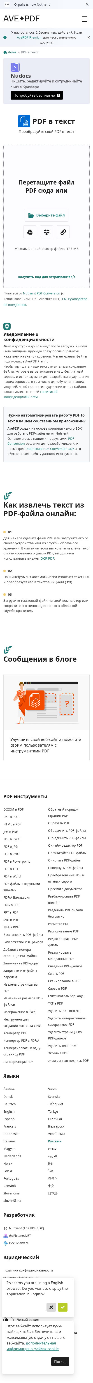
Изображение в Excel (19, 1012)
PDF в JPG (10, 846)
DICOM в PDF (13, 809)
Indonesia (11, 1134)
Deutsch (9, 1104)
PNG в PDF (11, 905)
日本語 (53, 1193)
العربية (52, 1156)
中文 (51, 1186)
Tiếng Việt (55, 1104)
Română (9, 1186)
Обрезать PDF (59, 823)
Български (56, 1126)
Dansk (8, 1096)
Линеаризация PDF (18, 1061)
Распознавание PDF (63, 931)
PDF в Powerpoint (16, 861)
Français (9, 1126)
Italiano (9, 1141)
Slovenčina (11, 1193)
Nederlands (12, 1156)
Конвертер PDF (15, 1033)
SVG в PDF (11, 920)
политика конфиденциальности (28, 1270)
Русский (55, 1141)
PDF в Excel (11, 839)
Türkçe (53, 1111)
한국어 (53, 1178)
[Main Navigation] (85, 18)
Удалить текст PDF (62, 1046)
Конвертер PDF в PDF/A (21, 1040)
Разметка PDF (58, 924)
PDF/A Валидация (16, 897)
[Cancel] (51, 1307)
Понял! (60, 1361)
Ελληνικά (55, 1119)
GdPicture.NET (20, 1235)
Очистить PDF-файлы (64, 860)
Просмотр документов (65, 889)
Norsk (7, 1163)
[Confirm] (62, 1307)
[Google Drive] (29, 231)
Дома (12, 52)
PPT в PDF (10, 912)
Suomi (53, 1089)
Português (11, 1178)
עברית (52, 1148)
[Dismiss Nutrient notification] (87, 4)
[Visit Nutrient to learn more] (7, 4)
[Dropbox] (46, 231)
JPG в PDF (10, 831)
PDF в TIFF (11, 869)
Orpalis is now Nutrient (32, 4)
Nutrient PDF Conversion (41, 293)
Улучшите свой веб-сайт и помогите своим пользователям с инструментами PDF (45, 745)
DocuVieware (19, 1243)
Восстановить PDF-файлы (23, 934)
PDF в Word (12, 876)
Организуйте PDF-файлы (67, 853)
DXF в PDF (10, 817)
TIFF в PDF (11, 927)
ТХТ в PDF (55, 1003)
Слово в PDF (57, 988)
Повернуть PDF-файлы (65, 868)
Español (9, 1119)
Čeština (9, 1089)
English (9, 1111)
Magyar (9, 1148)
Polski (7, 1171)
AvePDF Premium (29, 37)
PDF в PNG (11, 854)
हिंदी (50, 1163)
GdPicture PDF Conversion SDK (50, 449)
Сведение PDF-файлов (65, 966)
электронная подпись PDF (68, 1060)
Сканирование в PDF (64, 981)
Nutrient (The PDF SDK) (26, 1228)
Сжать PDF (56, 973)
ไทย (50, 1171)
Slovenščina (12, 1200)
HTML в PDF (12, 824)
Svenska (54, 1096)
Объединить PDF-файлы (67, 830)
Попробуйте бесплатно (34, 95)
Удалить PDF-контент (64, 1011)
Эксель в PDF (58, 1053)
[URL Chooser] (63, 231)
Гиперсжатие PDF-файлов (23, 942)
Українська (56, 1134)
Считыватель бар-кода (66, 996)
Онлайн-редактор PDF (65, 845)
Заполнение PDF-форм (20, 963)
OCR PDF (47, 558)
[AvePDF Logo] (21, 18)
